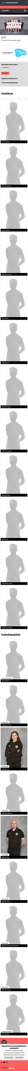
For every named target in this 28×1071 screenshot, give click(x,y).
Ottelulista (5, 73)
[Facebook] (2, 1062)
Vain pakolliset (19, 1057)
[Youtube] (4, 1062)
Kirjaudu (5, 10)
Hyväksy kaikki (9, 1057)
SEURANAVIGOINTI (16, 2)
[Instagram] (7, 1062)
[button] (14, 122)
